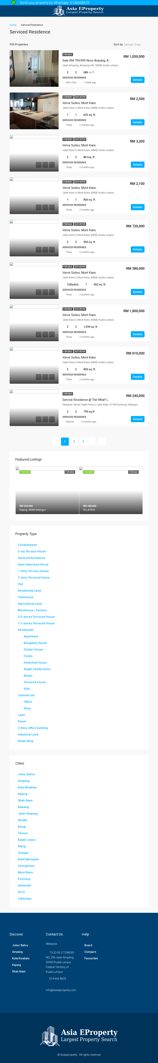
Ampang (23, 781)
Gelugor (23, 853)
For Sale (67, 54)
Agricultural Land (30, 603)
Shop (27, 708)
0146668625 (79, 3)
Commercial (26, 695)
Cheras (23, 833)
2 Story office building (33, 728)
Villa (27, 688)
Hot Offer (80, 97)
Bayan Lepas (26, 839)
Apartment (31, 636)
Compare (90, 951)
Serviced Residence (31, 558)
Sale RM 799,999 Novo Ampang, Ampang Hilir (93, 60)
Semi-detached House (33, 564)
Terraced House (35, 682)
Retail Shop (26, 741)
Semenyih (24, 885)
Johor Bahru (26, 774)
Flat (20, 584)
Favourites (91, 958)
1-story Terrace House (33, 571)
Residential (25, 630)
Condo (28, 656)
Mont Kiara (25, 872)
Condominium (27, 545)
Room (22, 721)
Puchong (24, 879)
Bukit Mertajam (28, 859)
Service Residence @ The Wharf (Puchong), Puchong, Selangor (104, 400)
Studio (28, 675)
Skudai (22, 820)
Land (21, 715)
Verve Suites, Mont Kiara (79, 103)
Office (28, 702)
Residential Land (29, 590)
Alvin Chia (71, 82)
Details (137, 80)
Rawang (23, 807)
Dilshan (70, 421)
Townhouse (26, 597)
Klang (22, 846)
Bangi (22, 826)
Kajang (22, 794)
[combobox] (136, 45)
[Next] (93, 441)
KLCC (21, 892)
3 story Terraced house (34, 577)
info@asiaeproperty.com (61, 990)
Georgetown (26, 866)
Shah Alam (25, 800)
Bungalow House (35, 643)
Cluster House (33, 649)
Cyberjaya (24, 898)
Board (88, 945)
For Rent (68, 97)
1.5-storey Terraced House (36, 623)
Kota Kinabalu (27, 787)
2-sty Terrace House (32, 551)
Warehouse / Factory (32, 610)
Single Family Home (37, 669)
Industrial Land (28, 734)
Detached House (35, 662)
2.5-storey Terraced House (36, 617)
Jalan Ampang (28, 813)
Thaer (69, 125)
